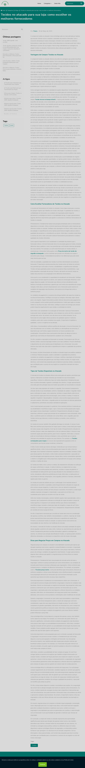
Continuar (42, 764)
